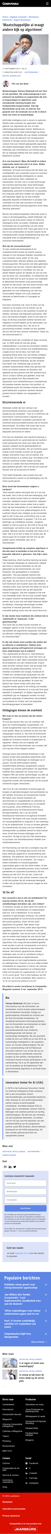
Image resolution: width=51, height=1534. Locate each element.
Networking (34, 1152)
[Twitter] (14, 1166)
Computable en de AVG (10, 1469)
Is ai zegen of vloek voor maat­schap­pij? (31, 1364)
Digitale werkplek (18, 17)
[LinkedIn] (10, 1166)
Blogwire (30, 1440)
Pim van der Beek (20, 84)
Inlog (4, 1487)
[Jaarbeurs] (25, 1528)
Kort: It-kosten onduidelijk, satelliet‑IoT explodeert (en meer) (20, 1323)
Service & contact (10, 1475)
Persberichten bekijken (32, 1434)
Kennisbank (7, 1409)
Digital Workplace (22, 20)
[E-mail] (5, 1166)
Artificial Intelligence (30, 1359)
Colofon (6, 1463)
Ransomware (8, 1446)
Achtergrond (31, 72)
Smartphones (9, 1155)
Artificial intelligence (13, 1152)
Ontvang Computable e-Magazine (12, 1425)
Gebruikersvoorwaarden (14, 1509)
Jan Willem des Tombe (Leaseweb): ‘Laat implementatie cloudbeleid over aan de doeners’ (22, 1299)
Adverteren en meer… (35, 1404)
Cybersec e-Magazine (12, 1431)
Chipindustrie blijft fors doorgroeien (17, 1335)
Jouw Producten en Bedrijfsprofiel (34, 1410)
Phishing (6, 1441)
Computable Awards (11, 1414)
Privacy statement (11, 1516)
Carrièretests (8, 1404)
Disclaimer (7, 1502)
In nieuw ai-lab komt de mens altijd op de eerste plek (31, 1378)
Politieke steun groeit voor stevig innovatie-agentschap (20, 1286)
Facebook (33, 1463)
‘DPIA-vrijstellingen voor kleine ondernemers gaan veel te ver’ (22, 1312)
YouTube (33, 1478)
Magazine (7, 1419)
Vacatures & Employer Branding (36, 1422)
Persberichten (32, 1428)
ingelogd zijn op (22, 1253)
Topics (5, 1436)
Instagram (34, 1483)
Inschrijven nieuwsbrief (7, 1481)
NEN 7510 (7, 1451)
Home (5, 17)
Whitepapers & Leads (35, 1416)
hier (17, 1231)
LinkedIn (33, 1473)
